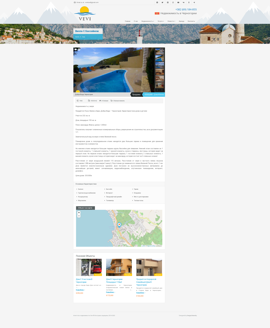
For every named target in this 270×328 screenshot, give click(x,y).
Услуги (160, 21)
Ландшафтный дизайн (114, 197)
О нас (136, 21)
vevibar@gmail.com (92, 2)
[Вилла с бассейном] (119, 225)
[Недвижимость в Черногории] (85, 14)
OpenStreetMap (151, 246)
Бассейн (109, 189)
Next (152, 70)
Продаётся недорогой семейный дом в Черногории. (146, 282)
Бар (83, 37)
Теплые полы (138, 200)
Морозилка (82, 200)
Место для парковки (141, 197)
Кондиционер (83, 197)
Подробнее (80, 290)
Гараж (136, 189)
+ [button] (79, 212)
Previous (75, 70)
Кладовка (137, 193)
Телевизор (110, 200)
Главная (127, 21)
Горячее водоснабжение (87, 193)
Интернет (109, 193)
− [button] (79, 216)
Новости (171, 21)
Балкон (80, 189)
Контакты (191, 21)
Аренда (181, 21)
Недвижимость (147, 21)
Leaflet (143, 246)
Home (77, 37)
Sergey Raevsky (192, 315)
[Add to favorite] (75, 50)
